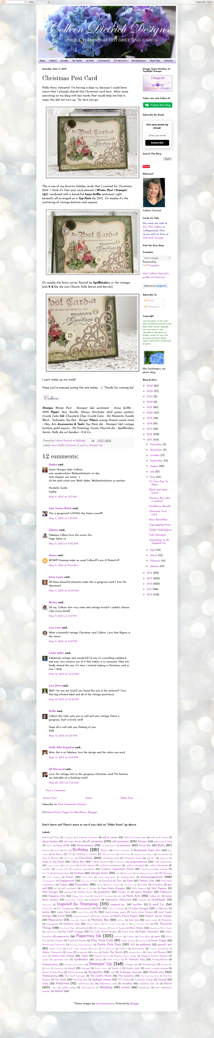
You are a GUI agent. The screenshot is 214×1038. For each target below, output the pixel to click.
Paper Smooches (149, 932)
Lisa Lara (55, 628)
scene (69, 952)
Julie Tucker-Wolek (60, 508)
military (120, 920)
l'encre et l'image (116, 909)
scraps (95, 952)
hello (119, 896)
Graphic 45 (124, 892)
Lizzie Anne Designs (142, 912)
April (153, 550)
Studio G (116, 968)
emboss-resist (128, 877)
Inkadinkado (158, 900)
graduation (104, 892)
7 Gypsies (68, 838)
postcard (143, 941)
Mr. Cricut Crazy (113, 924)
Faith (130, 881)
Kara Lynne (56, 577)
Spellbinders (81, 959)
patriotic (118, 937)
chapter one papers (143, 854)
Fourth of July (130, 885)
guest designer (144, 892)
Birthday (80, 850)
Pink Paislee (56, 941)
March (154, 555)
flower (99, 885)
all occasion (94, 841)
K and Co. (82, 445)
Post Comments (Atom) (72, 804)
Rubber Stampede (52, 952)
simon (44, 956)
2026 (150, 386)
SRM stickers (113, 960)
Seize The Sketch (112, 952)
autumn (125, 845)
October (155, 455)
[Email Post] (92, 441)
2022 (150, 402)
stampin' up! (131, 964)
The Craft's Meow (101, 976)
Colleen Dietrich (100, 862)
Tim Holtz (60, 979)
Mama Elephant (101, 916)
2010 (150, 594)
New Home (136, 928)
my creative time (141, 924)
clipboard (164, 858)
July (152, 472)
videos (54, 988)
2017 (150, 429)
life (96, 912)
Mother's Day (71, 924)
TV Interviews (121, 61)
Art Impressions (108, 846)
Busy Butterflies (158, 519)
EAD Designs (53, 877)
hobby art (155, 896)
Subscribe (157, 142)
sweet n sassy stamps (156, 968)
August (154, 466)
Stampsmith (166, 965)
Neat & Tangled (118, 928)
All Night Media (73, 842)
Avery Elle (145, 845)
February (155, 561)
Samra (53, 555)
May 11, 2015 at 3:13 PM (63, 616)
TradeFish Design (144, 980)
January (155, 566)
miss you (134, 920)
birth (66, 850)
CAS (70, 854)
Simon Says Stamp (63, 956)
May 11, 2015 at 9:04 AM (63, 565)
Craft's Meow (87, 865)
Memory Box (100, 919)
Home (42, 61)
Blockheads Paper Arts (147, 850)
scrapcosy (82, 952)
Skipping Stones (102, 956)
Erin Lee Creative (89, 881)
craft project (53, 866)
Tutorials (168, 61)
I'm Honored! (104, 61)
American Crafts (163, 842)
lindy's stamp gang (115, 912)
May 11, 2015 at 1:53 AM (63, 497)
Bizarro (104, 850)
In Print (89, 61)
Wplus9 (59, 991)
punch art (165, 944)
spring (98, 960)
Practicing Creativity (53, 945)
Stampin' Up (95, 445)
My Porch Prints (67, 928)
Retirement (138, 949)
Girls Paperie (139, 888)
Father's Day (146, 881)
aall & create (109, 837)
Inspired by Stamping (77, 904)
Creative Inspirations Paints (117, 869)
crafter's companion (110, 865)
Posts (150, 300)
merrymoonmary (105, 1003)
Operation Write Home (161, 928)
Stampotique (149, 964)
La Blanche (161, 908)
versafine (127, 983)
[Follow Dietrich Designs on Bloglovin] (155, 287)
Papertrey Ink (88, 936)
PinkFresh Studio (77, 941)
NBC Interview (100, 928)
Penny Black (144, 937)
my (126, 924)
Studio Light (133, 968)
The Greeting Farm (150, 976)
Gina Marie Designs (113, 888)
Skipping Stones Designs (154, 956)
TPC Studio (124, 980)
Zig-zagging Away (160, 525)
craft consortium (163, 862)
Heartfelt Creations (103, 896)
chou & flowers (50, 858)
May (153, 477)
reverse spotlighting (159, 949)
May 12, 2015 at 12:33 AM (64, 674)
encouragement (152, 877)
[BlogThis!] (101, 440)
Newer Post (50, 798)
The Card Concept (74, 976)
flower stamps (113, 885)
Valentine (62, 983)
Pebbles (130, 937)
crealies (46, 869)
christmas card (111, 858)
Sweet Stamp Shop (52, 972)
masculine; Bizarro (78, 920)
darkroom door (61, 873)
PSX (132, 945)
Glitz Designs (50, 892)
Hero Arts (133, 896)
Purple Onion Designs (77, 949)
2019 (150, 418)
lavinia (45, 912)
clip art (151, 858)
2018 (150, 423)
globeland (68, 892)
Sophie (53, 465)
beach (56, 850)
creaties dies (62, 869)
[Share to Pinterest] (109, 440)
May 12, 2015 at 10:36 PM (64, 699)
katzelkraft (85, 908)
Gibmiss (53, 530)
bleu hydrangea (139, 61)
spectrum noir (61, 960)
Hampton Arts (56, 896)
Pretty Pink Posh (109, 944)
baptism (45, 850)
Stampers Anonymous (74, 965)
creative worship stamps (154, 869)
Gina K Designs (89, 888)
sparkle (45, 960)
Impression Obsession (118, 900)
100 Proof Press (50, 837)
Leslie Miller (56, 653)
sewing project (135, 952)
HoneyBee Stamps (74, 900)
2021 (150, 407)
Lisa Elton (55, 686)
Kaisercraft (47, 909)
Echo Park (87, 877)
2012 (150, 584)
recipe (95, 949)
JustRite (137, 904)
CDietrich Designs (153, 238)
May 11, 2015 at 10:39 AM (64, 591)
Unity (45, 983)
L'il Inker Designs (138, 908)
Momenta (166, 920)
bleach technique (121, 850)
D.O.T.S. (45, 873)
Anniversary (85, 845)
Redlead (123, 949)
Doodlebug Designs (145, 873)
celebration (125, 854)
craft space (69, 866)
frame (144, 885)
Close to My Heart (53, 862)
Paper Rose (128, 932)
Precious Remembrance (81, 945)
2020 (150, 413)
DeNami (79, 873)
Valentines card (108, 984)
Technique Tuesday (131, 972)
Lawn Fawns (83, 912)
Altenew (142, 841)
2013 (150, 578)
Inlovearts (46, 905)
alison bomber (50, 841)
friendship (157, 885)
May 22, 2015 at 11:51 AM (63, 783)
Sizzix (85, 956)
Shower (161, 952)
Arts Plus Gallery (152, 227)
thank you (156, 972)
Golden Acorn (85, 892)
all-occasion (120, 841)
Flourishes (82, 884)
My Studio (77, 61)
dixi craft (128, 873)
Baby (161, 845)
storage (85, 968)
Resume (64, 61)
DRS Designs (165, 873)
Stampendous (50, 964)
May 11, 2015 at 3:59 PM (63, 641)
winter (125, 987)
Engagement (66, 881)
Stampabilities (159, 960)
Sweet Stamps (75, 972)
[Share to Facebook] (107, 440)
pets (157, 936)
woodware (144, 988)
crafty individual (135, 865)
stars (47, 968)
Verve (168, 983)
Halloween (166, 892)
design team (99, 873)
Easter (70, 877)
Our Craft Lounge (72, 932)
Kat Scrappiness (65, 908)
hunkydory (94, 900)
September (157, 461)
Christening (69, 858)
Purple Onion (55, 949)
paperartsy (62, 936)
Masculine (55, 919)
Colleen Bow (77, 862)
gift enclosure (69, 888)
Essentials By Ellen (112, 881)
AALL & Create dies (135, 837)
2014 (150, 573)
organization (51, 932)
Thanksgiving (49, 976)
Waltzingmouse (88, 988)
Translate (153, 265)
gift (55, 888)
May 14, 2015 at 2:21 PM (63, 736)
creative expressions (83, 869)
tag (113, 972)
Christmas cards (132, 858)
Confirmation (119, 862)
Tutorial (162, 979)
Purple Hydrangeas (160, 530)
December (156, 444)
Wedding (106, 987)
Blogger (134, 1003)
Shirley (53, 602)
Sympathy (95, 972)
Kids (98, 908)
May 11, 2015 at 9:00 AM (63, 544)
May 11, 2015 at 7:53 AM (63, 518)
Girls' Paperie (159, 888)
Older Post (126, 798)
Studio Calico (101, 968)
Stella (52, 711)
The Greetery (126, 976)
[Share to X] (104, 440)
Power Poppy (159, 940)
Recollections (108, 949)
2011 (150, 589)
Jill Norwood (56, 769)
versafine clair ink (149, 984)
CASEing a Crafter (86, 854)
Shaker (149, 952)
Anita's (49, 846)
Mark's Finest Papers (125, 916)
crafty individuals (158, 865)
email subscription (106, 877)
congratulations (138, 862)
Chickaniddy (163, 854)
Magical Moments (82, 916)
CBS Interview (108, 854)
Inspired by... (118, 904)
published (145, 944)
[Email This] (98, 440)
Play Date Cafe (102, 940)
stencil (71, 968)
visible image (69, 988)
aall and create (159, 837)
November (156, 450)
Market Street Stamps (158, 916)
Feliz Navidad (157, 535)
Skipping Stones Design (125, 956)
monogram (52, 924)
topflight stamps (101, 979)
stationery (58, 968)
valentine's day (86, 984)
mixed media (151, 920)
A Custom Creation (87, 837)
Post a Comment (55, 790)
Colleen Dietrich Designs (46, 9)
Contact (53, 61)
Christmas (71, 445)
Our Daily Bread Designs (103, 932)
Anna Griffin (58, 445)
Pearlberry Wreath (160, 506)
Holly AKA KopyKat (61, 747)
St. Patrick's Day (135, 959)
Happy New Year (80, 896)
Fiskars (64, 885)
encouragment (48, 881)
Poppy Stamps (128, 941)
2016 (150, 434)
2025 (150, 391)
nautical (83, 928)
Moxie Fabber (93, 924)
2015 (150, 440)
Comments (153, 307)
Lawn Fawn (63, 912)
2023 (150, 396)
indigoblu (142, 900)
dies (118, 873)
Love (61, 916)
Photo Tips (155, 61)
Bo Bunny (57, 854)
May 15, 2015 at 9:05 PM (63, 757)
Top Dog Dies (80, 980)
